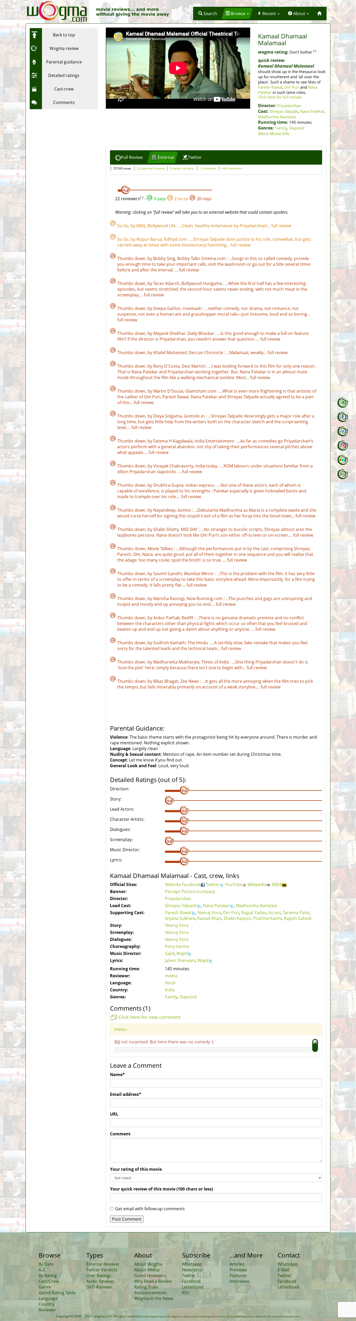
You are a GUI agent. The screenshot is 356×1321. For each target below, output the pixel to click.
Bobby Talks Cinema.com (202, 258)
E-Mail (283, 1270)
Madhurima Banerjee (277, 116)
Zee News (190, 681)
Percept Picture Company (190, 891)
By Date (46, 1264)
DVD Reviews (99, 1287)
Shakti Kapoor (237, 918)
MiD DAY (190, 529)
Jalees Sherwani (180, 960)
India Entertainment (215, 441)
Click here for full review (280, 97)
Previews (238, 1270)
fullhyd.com (176, 239)
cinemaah (192, 308)
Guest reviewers (150, 1275)
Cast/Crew (49, 1281)
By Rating (48, 1275)
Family (281, 128)
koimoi (185, 510)
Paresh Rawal (270, 87)
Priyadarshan (289, 105)
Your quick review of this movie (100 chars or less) (161, 1189)
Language (48, 1298)
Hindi (170, 983)
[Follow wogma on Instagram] (343, 445)
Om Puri (291, 87)
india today (206, 466)
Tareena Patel (296, 912)
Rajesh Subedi (297, 918)
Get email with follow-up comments (150, 1209)
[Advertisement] (62, 144)
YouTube (233, 884)
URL (114, 1114)
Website (173, 884)
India (170, 990)
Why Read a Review (153, 1281)
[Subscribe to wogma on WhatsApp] (343, 402)
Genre (45, 1287)
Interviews (240, 1281)
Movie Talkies (161, 548)
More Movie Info (274, 133)
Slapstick (297, 128)
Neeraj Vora (209, 912)
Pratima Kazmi (267, 918)
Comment (120, 1134)
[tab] (129, 157)
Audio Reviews (100, 1281)
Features (238, 1275)
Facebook (191, 884)
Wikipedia (257, 884)
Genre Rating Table (57, 1293)
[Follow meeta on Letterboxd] (343, 459)
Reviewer (47, 1310)
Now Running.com (205, 598)
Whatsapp (192, 1264)
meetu (120, 1029)
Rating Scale (146, 1287)
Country (46, 1304)
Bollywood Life (162, 226)
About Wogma (148, 1264)
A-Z (42, 1270)
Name (117, 1074)
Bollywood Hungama (202, 283)
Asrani (274, 912)
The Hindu (198, 643)
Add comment (232, 168)
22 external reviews (151, 168)
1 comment (208, 168)
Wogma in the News (153, 1298)
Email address (125, 1094)
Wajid (181, 953)
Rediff (188, 618)
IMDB (277, 884)
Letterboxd (193, 1287)
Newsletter (192, 1270)
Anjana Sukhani (180, 918)
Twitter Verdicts (101, 1270)
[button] (207, 13)
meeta (171, 976)
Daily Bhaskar (201, 333)
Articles (237, 1264)
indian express (200, 485)
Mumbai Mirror (199, 573)
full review (281, 226)
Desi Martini (194, 366)
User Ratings (98, 1275)
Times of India (215, 662)
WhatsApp (288, 1264)
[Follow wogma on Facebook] (343, 417)
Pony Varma (177, 946)
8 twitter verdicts (182, 168)
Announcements (150, 1293)
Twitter (213, 884)
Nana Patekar (312, 111)
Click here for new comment (149, 1017)
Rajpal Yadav (253, 912)
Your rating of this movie (136, 1169)
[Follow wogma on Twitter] (343, 431)
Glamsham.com (201, 391)
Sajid (169, 953)
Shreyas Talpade (283, 111)
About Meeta (146, 1270)
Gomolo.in (195, 416)
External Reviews (102, 1264)
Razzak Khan (209, 918)
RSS (185, 1293)
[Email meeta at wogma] (343, 474)
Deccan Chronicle (206, 352)
